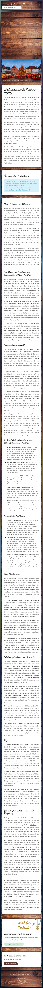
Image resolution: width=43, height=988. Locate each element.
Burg (32, 489)
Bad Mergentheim (33, 860)
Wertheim (17, 257)
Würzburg (10, 217)
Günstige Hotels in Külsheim (14, 944)
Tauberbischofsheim (32, 257)
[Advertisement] (21, 34)
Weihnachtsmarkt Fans (20, 3)
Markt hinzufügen (11, 963)
